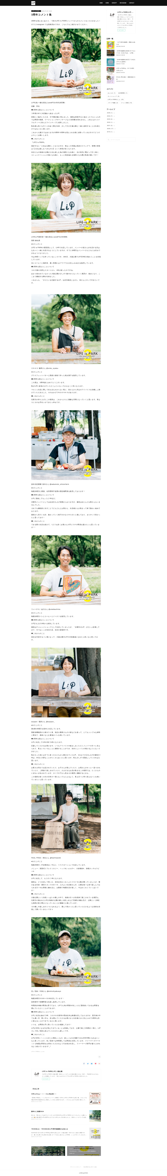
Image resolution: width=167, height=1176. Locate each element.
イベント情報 (126, 102)
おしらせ (112, 93)
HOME (101, 3)
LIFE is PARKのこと (36, 11)
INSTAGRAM (123, 3)
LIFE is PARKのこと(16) (38, 1051)
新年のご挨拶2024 (37, 1111)
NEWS (107, 3)
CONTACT (131, 3)
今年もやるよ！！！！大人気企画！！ (44, 1094)
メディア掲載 (113, 102)
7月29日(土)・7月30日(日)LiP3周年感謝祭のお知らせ (49, 1129)
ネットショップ (113, 96)
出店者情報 (122, 93)
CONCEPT (114, 3)
